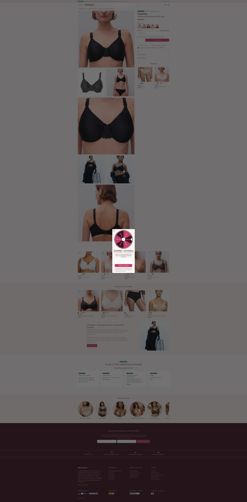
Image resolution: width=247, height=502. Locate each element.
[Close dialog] (114, 231)
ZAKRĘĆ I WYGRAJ (123, 265)
